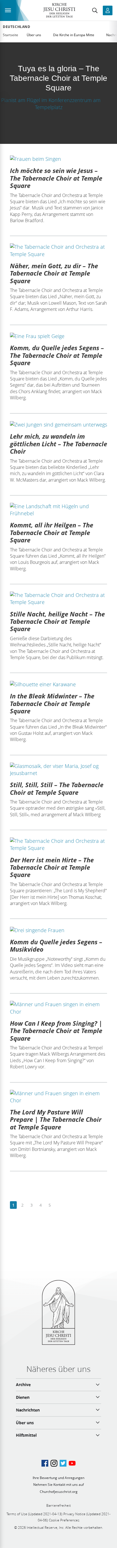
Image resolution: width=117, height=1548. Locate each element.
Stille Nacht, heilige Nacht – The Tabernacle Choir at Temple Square (57, 621)
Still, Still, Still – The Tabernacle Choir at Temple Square (56, 788)
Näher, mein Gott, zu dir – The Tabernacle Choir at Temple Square (54, 273)
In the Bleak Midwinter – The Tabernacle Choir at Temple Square (52, 703)
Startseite (10, 35)
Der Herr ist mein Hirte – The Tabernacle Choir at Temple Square (52, 867)
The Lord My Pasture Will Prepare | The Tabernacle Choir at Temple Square (55, 1119)
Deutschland (16, 27)
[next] (58, 1205)
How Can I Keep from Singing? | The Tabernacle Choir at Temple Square (56, 1030)
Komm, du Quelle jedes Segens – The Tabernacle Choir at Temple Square (57, 355)
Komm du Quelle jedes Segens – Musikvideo (56, 945)
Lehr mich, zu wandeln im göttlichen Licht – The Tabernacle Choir (58, 443)
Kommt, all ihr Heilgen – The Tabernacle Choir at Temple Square (51, 532)
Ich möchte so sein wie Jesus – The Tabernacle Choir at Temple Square (56, 178)
